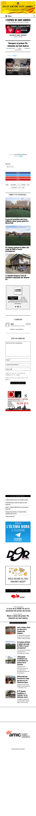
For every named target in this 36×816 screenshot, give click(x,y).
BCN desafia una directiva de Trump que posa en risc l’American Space (23, 679)
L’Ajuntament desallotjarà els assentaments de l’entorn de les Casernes (22, 661)
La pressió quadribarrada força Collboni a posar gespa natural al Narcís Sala (16, 221)
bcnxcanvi (13, 184)
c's (19, 184)
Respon (28, 324)
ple (20, 187)
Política (20, 48)
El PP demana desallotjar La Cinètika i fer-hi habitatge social (22, 694)
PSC (23, 187)
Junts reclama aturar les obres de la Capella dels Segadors (23, 630)
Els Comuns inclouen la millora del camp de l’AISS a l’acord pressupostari (17, 249)
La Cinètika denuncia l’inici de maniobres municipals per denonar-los (17, 277)
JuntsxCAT (14, 187)
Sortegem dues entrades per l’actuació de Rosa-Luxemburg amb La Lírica (16, 512)
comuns (24, 184)
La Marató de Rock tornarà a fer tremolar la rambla (16, 500)
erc (28, 184)
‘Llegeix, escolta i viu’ (10, 516)
